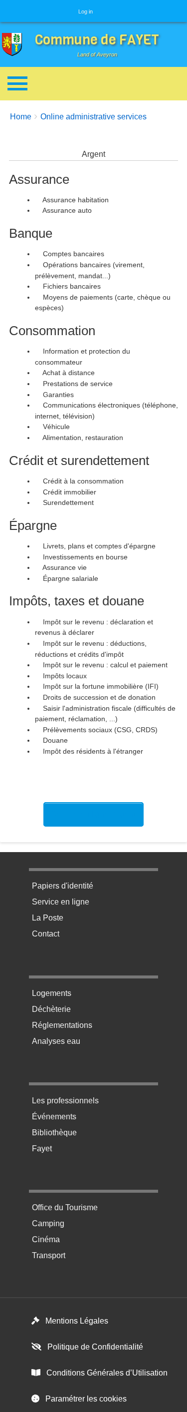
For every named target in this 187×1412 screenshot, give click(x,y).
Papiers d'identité (62, 886)
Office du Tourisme (65, 1207)
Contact (45, 934)
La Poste (47, 918)
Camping (48, 1223)
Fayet (42, 1148)
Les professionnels (65, 1100)
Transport (48, 1255)
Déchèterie (51, 1009)
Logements (51, 993)
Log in (85, 11)
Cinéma (46, 1239)
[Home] (14, 44)
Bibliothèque (54, 1132)
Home (20, 116)
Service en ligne (60, 902)
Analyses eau (56, 1041)
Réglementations (62, 1025)
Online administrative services (93, 116)
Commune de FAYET (97, 39)
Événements (54, 1116)
